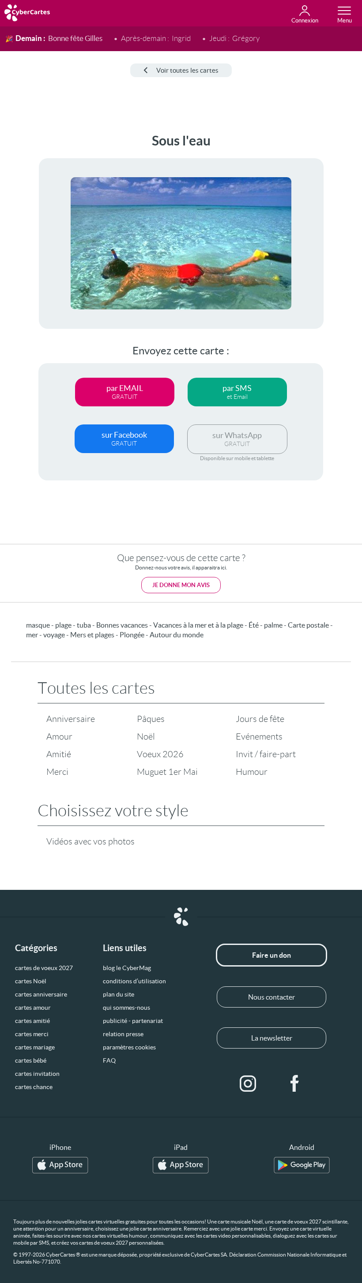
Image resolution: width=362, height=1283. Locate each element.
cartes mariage (35, 1047)
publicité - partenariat (133, 1020)
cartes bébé (30, 1060)
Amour (59, 736)
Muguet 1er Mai (167, 772)
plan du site (118, 994)
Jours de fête (260, 719)
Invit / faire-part (266, 754)
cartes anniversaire (41, 994)
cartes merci (32, 1034)
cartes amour (33, 1007)
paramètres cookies (129, 1047)
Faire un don (271, 955)
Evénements (259, 736)
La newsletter (271, 1038)
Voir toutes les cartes (187, 70)
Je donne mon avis (181, 585)
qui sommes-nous (126, 1007)
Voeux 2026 (160, 754)
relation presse (123, 1034)
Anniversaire (70, 719)
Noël (146, 736)
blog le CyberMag (127, 967)
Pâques (151, 719)
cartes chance (34, 1086)
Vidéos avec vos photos (90, 841)
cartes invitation (37, 1073)
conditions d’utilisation (134, 981)
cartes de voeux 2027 (44, 967)
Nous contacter (271, 997)
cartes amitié (32, 1020)
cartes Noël (30, 981)
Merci (57, 772)
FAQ (109, 1060)
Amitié (58, 754)
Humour (252, 772)
